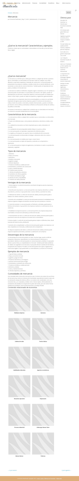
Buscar (68, 12)
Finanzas (34, 3)
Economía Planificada (15, 19)
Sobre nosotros (66, 3)
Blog (57, 3)
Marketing (17, 3)
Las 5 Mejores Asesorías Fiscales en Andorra (65, 59)
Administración (26, 3)
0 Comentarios (42, 19)
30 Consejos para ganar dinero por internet (64, 31)
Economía (9, 3)
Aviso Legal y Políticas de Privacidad (46, 478)
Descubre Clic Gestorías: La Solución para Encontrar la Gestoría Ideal (65, 24)
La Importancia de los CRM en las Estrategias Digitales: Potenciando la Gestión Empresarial (65, 77)
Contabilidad (42, 3)
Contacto (4, 6)
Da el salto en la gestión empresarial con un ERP (65, 53)
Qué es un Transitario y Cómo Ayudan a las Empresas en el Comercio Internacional (65, 67)
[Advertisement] (31, 33)
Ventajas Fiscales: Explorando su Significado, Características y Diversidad (64, 87)
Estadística (51, 3)
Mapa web (59, 478)
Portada (10, 13)
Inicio (3, 3)
